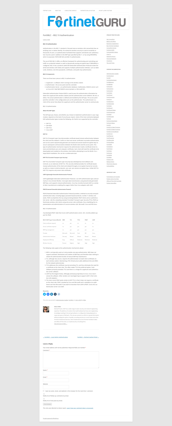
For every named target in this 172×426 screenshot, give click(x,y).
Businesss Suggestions (113, 43)
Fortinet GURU (47, 10)
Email (45, 377)
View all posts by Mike (60, 324)
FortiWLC (71, 300)
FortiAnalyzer (110, 76)
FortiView (109, 151)
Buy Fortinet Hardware (113, 46)
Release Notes (110, 161)
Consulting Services (71, 10)
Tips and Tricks (110, 63)
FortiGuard (109, 108)
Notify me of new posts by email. (53, 400)
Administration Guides (62, 300)
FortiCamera (110, 89)
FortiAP (109, 78)
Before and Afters (111, 41)
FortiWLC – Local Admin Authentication (55, 337)
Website (45, 384)
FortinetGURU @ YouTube (87, 10)
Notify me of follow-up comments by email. (56, 396)
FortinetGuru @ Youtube (113, 177)
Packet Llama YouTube (105, 10)
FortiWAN (109, 155)
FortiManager (110, 116)
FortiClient (109, 93)
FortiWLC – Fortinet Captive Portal (88, 337)
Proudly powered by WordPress (51, 418)
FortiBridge (110, 84)
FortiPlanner (110, 136)
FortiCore (109, 99)
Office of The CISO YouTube (114, 181)
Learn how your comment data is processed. (80, 408)
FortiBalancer (110, 82)
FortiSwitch (110, 146)
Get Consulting (110, 39)
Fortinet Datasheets (112, 121)
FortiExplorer (110, 101)
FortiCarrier (110, 91)
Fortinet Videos (111, 123)
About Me (58, 10)
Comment (46, 350)
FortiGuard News (111, 110)
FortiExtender (110, 104)
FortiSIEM (109, 144)
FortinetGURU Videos (112, 52)
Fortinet (109, 119)
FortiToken (109, 149)
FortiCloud (109, 95)
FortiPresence (110, 138)
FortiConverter (110, 97)
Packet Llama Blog (111, 183)
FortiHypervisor (111, 112)
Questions (109, 61)
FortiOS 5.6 (109, 134)
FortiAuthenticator (112, 80)
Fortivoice (109, 153)
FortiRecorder (110, 140)
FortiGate (109, 106)
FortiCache (109, 86)
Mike (84, 300)
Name (45, 370)
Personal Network (111, 58)
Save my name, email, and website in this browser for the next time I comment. (69, 391)
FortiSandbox (110, 142)
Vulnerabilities (110, 166)
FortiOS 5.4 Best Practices (113, 129)
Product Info (110, 159)
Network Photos (111, 56)
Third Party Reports (112, 164)
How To (109, 54)
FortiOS (109, 125)
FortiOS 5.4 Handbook (112, 131)
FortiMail (109, 114)
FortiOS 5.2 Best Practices (113, 127)
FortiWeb (109, 157)
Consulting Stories (111, 48)
